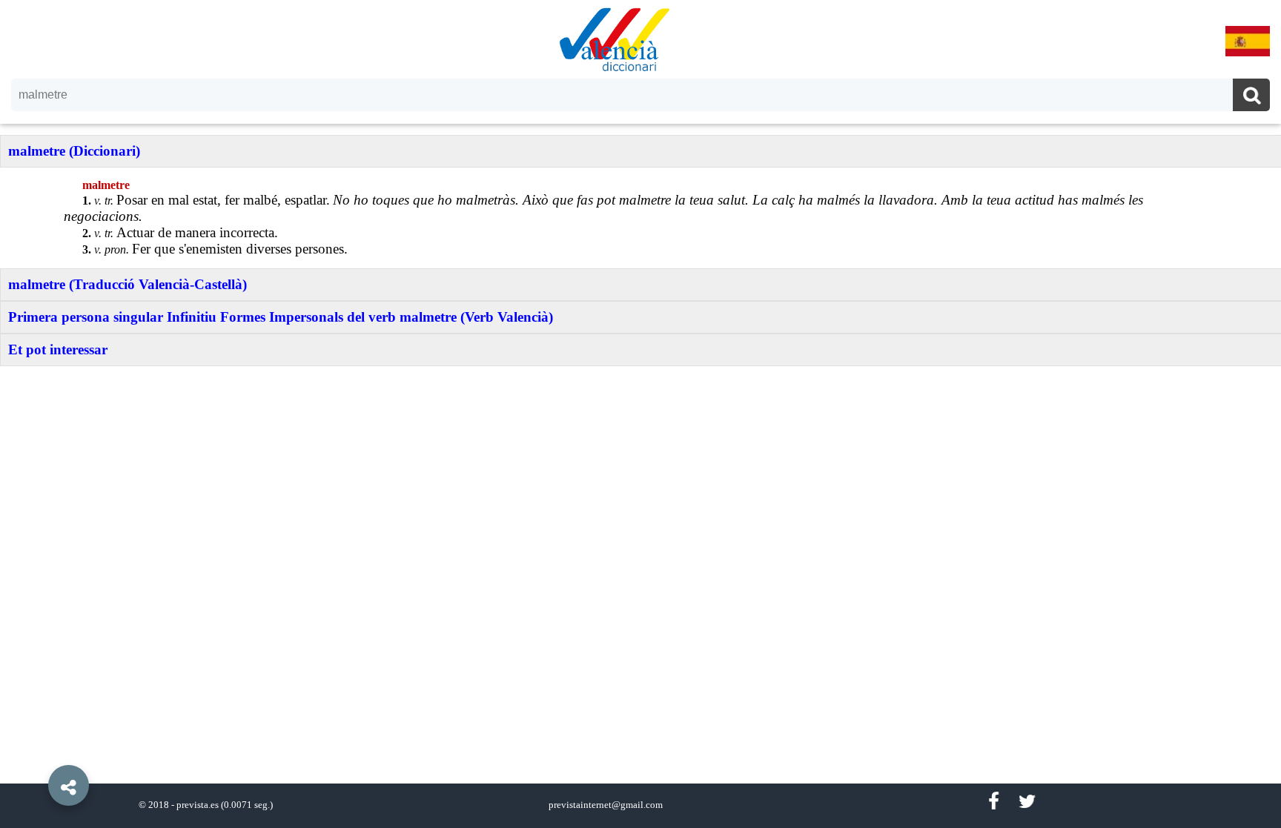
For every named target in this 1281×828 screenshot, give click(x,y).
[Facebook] (993, 801)
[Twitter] (1027, 801)
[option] (640, 414)
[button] (37, 751)
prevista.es (197, 805)
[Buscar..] (1251, 97)
